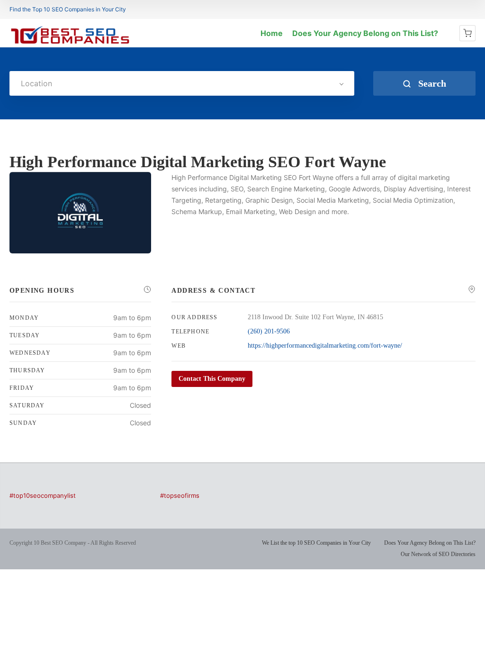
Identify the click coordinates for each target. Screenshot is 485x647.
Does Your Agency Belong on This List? (365, 33)
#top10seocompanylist (42, 495)
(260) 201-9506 (269, 331)
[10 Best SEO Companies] (70, 43)
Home (271, 33)
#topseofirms (179, 495)
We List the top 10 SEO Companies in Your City (316, 542)
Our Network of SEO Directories (438, 554)
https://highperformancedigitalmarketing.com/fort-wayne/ (325, 345)
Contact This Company (212, 378)
